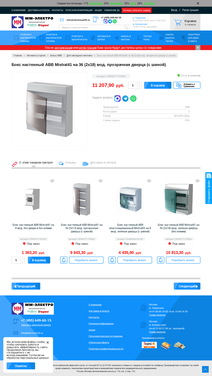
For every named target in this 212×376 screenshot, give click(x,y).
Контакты (57, 10)
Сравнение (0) (111, 10)
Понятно (21, 366)
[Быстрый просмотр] (52, 181)
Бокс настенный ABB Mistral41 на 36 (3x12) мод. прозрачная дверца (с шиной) (82, 228)
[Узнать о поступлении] (63, 260)
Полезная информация (78, 10)
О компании (19, 10)
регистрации (88, 48)
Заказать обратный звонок (36, 324)
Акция (98, 10)
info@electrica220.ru (78, 20)
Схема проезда (157, 314)
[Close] (197, 47)
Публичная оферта (99, 342)
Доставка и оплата (39, 10)
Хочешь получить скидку (136, 10)
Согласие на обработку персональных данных (28, 356)
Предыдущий (26, 286)
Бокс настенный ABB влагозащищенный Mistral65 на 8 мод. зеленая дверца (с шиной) (130, 228)
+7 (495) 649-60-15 (111, 17)
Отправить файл (209, 191)
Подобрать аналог (86, 260)
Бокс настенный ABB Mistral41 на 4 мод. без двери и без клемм (33, 226)
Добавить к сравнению (189, 85)
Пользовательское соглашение (106, 336)
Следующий (187, 286)
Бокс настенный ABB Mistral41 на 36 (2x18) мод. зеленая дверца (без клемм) (178, 228)
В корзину (158, 85)
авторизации (63, 48)
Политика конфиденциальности (106, 348)
